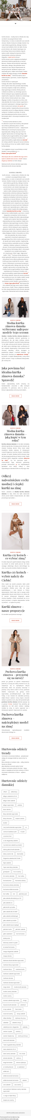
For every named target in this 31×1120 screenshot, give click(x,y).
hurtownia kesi (7, 880)
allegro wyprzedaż (8, 805)
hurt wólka (6, 894)
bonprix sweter (20, 818)
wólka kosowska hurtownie (10, 1080)
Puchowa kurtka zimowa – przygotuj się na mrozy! (15, 675)
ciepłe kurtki (11, 57)
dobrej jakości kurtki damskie (11, 849)
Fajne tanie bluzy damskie (10, 867)
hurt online (21, 876)
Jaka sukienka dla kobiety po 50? (12, 898)
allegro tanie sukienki (9, 800)
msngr (25, 1000)
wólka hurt (6, 1071)
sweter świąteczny (8, 1036)
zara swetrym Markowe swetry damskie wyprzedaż (14, 1090)
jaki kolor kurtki (7, 929)
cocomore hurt (7, 836)
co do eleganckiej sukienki (10, 840)
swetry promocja (23, 1036)
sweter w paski (7, 1031)
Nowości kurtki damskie (9, 1005)
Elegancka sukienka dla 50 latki (11, 858)
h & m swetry (17, 871)
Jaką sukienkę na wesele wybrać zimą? (12, 766)
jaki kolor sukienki (20, 929)
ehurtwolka (20, 854)
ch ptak (22, 831)
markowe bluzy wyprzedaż (10, 965)
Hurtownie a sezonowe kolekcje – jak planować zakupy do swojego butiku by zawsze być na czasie (15, 758)
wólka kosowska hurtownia (10, 1076)
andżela (20, 805)
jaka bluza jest (23, 894)
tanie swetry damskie (9, 1053)
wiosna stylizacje (21, 1062)
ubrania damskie (7, 1058)
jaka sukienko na (7, 903)
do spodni (20, 106)
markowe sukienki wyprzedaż (11, 973)
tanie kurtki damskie (8, 1040)
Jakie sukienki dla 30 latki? (10, 911)
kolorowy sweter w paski (10, 942)
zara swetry (17, 1084)
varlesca (18, 1058)
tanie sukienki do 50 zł (9, 1049)
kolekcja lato (6, 938)
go (16, 464)
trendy (10, 704)
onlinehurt (23, 1005)
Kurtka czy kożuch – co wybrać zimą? (15, 556)
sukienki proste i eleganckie (11, 1027)
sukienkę (25, 1027)
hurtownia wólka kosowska (10, 889)
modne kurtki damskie (20, 987)
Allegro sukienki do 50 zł (10, 796)
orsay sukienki (7, 1009)
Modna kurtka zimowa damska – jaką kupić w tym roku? (15, 435)
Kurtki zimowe (15, 320)
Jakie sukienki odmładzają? (10, 916)
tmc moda (22, 1053)
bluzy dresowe (7, 818)
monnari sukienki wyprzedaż (11, 1000)
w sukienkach (21, 1067)
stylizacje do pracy (20, 1018)
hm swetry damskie (8, 876)
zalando (24, 1080)
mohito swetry (7, 996)
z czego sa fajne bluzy (9, 1095)
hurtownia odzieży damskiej (11, 885)
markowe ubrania (8, 978)
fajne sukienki (7, 863)
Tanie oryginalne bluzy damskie (12, 1045)
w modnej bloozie (8, 1067)
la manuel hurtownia (8, 947)
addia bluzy (14, 792)
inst (14, 894)
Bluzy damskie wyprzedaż (10, 814)
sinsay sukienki (21, 1013)
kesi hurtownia (20, 934)
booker (5, 823)
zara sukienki (6, 1084)
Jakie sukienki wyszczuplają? (11, 925)
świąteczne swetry (8, 1100)
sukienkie (5, 1022)
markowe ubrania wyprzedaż (11, 982)
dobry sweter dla (8, 854)
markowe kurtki (20, 969)
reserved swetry (8, 1013)
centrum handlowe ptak (10, 831)
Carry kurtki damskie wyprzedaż (12, 827)
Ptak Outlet (18, 1009)
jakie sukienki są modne (9, 920)
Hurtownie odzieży (16, 8)
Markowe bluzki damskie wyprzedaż (13, 960)
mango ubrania (7, 956)
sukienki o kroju (16, 1022)
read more (15, 396)
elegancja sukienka (7, 160)
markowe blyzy (7, 969)
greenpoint (6, 871)
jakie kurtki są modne (9, 907)
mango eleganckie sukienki (10, 951)
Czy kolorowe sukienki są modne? (12, 845)
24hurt (5, 792)
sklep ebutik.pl (7, 1018)
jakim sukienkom (7, 934)
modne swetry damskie (10, 991)
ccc (26, 827)
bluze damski (7, 809)
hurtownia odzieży (20, 880)
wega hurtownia (7, 1062)
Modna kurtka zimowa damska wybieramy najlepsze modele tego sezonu (15, 327)
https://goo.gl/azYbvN (9, 153)
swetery (18, 1031)
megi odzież (6, 987)
